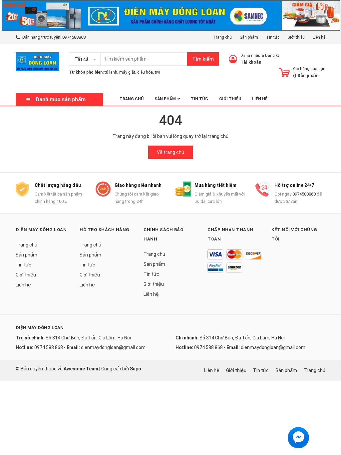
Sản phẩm (249, 37)
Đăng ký (272, 55)
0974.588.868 (48, 347)
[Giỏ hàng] (284, 72)
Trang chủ (222, 37)
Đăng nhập (250, 55)
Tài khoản (250, 62)
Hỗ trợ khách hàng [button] (105, 229)
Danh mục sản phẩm (61, 99)
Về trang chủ (170, 152)
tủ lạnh (111, 72)
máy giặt (127, 72)
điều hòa (145, 72)
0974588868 (74, 37)
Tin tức (272, 37)
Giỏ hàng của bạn (309, 69)
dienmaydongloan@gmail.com (113, 347)
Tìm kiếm (203, 59)
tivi (157, 72)
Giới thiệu (296, 37)
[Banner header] (170, 15)
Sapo (135, 368)
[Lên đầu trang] (329, 423)
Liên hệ (319, 37)
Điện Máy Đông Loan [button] (41, 229)
